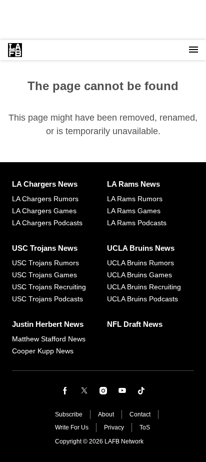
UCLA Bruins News (140, 248)
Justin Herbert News (48, 324)
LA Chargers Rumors (45, 199)
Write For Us (71, 427)
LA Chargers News (45, 184)
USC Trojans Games (44, 275)
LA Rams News (133, 184)
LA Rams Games (133, 211)
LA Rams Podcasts (136, 223)
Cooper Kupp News (43, 351)
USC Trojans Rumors (45, 263)
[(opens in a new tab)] (65, 390)
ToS (145, 427)
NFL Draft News (134, 324)
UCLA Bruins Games (139, 275)
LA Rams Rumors (134, 199)
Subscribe (68, 414)
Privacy (114, 427)
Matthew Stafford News (49, 339)
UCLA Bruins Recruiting (144, 287)
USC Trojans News (45, 248)
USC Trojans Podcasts (47, 299)
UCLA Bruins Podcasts (142, 299)
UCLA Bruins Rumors (140, 263)
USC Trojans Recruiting (49, 287)
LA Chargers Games (44, 211)
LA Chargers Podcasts (47, 223)
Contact (140, 414)
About (106, 414)
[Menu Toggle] (193, 50)
